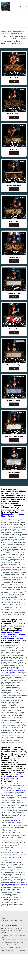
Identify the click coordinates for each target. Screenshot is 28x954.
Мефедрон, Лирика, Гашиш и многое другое (13, 515)
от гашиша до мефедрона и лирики (13, 776)
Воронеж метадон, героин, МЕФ (11, 923)
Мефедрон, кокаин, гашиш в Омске (12, 920)
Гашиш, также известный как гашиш (11, 784)
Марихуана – (13, 707)
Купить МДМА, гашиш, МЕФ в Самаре (12, 945)
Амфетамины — (10, 576)
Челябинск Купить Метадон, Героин (12, 942)
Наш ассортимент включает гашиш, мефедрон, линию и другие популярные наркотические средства (13, 634)
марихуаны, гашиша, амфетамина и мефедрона (14, 884)
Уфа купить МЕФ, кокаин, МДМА (11, 947)
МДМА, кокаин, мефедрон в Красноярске (14, 940)
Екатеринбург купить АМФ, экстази (12, 928)
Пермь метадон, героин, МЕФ (10, 925)
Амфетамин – (15, 820)
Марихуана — (10, 535)
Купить (14, 81)
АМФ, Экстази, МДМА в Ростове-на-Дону (14, 950)
